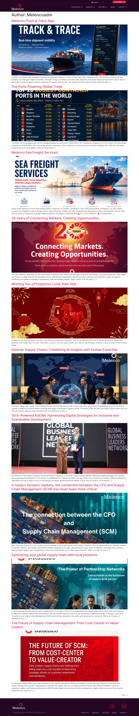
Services (89, 7)
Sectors (101, 7)
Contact (121, 7)
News (113, 7)
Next (125, 695)
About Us (85, 712)
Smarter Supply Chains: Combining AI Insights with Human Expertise (64, 350)
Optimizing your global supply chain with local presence (54, 555)
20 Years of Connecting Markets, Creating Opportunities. (55, 218)
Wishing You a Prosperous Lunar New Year (44, 284)
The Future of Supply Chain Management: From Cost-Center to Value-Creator (65, 625)
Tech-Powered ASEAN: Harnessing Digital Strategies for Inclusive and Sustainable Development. (65, 417)
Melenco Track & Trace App (32, 21)
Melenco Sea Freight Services (34, 152)
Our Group (75, 7)
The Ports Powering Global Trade (36, 87)
